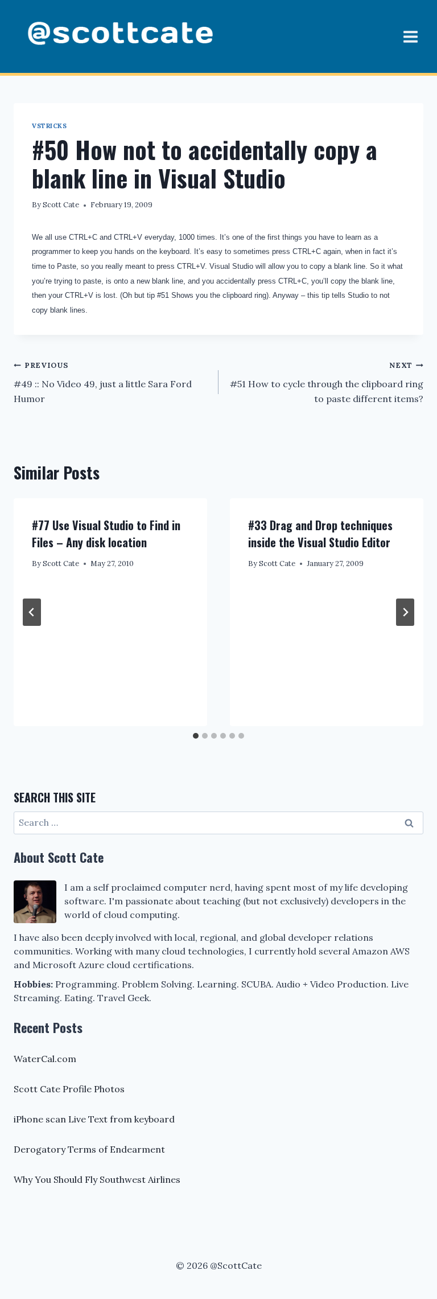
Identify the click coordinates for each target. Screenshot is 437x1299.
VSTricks (49, 126)
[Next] (405, 612)
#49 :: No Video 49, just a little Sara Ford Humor (103, 382)
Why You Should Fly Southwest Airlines (97, 1179)
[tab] (196, 736)
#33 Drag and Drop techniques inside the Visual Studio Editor (320, 534)
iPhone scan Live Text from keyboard (94, 1119)
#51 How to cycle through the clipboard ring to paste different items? (326, 382)
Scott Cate (61, 205)
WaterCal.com (45, 1058)
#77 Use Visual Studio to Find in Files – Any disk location (106, 534)
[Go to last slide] (32, 612)
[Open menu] (410, 36)
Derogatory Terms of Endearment (89, 1149)
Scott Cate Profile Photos (69, 1089)
